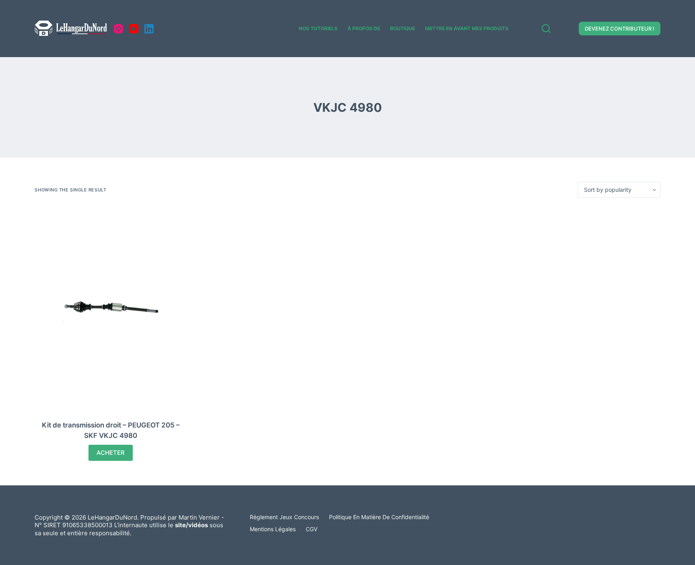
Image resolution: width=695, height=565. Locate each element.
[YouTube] (133, 28)
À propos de (364, 28)
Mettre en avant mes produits (466, 28)
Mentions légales (273, 529)
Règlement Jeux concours (284, 517)
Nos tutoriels (318, 28)
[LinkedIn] (149, 28)
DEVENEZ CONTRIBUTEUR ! (619, 28)
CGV (311, 529)
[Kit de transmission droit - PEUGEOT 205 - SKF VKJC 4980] (111, 309)
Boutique (402, 28)
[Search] (546, 28)
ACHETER (111, 452)
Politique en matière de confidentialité (379, 517)
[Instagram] (118, 28)
